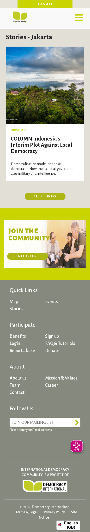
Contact (17, 392)
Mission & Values (61, 378)
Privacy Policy (54, 512)
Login (15, 343)
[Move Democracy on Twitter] (32, 441)
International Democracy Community (20, 16)
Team (15, 385)
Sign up (52, 336)
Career (51, 385)
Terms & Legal (27, 512)
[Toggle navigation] (79, 17)
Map (14, 301)
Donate (45, 4)
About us (18, 378)
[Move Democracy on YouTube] (50, 441)
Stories (16, 308)
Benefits (18, 336)
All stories (45, 196)
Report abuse (22, 350)
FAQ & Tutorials (60, 343)
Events (51, 301)
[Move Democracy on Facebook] (14, 441)
